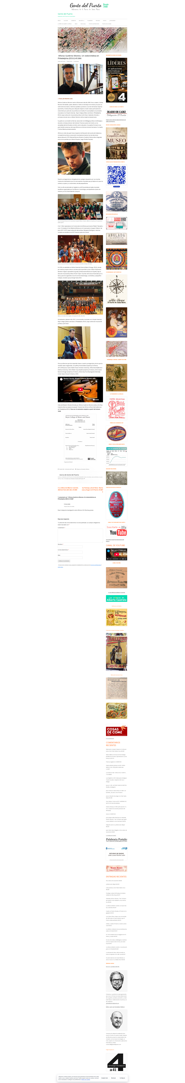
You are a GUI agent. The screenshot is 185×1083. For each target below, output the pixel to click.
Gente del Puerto (65, 14)
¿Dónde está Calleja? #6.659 (112, 884)
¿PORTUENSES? (112, 20)
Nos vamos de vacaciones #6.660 (114, 880)
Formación (83, 469)
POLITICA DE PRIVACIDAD (96, 565)
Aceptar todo (104, 1078)
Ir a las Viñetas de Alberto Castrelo (116, 592)
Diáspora (79, 469)
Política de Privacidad (94, 23)
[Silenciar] (123, 559)
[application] (116, 554)
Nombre (60, 544)
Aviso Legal (83, 23)
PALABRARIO (90, 20)
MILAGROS (81, 20)
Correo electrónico (63, 550)
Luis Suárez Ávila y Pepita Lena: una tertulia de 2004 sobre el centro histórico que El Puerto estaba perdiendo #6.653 (116, 918)
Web (59, 555)
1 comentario (76, 61)
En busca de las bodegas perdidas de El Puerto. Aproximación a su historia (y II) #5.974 (116, 756)
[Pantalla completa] (125, 559)
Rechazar (113, 1078)
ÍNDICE (59, 20)
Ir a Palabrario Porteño (111, 835)
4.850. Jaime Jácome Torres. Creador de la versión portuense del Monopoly (116, 808)
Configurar (122, 1078)
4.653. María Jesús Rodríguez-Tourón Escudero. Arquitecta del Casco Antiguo (116, 779)
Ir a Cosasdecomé (110, 738)
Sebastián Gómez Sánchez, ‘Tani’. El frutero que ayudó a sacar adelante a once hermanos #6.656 (116, 819)
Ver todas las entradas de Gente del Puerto (74, 478)
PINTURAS (98, 20)
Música (87, 469)
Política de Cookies (106, 23)
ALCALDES (66, 20)
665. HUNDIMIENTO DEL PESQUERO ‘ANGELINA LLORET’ (115, 767)
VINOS (76, 23)
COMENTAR (73, 20)
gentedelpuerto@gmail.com (112, 1003)
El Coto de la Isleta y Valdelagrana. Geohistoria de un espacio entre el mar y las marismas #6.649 (116, 941)
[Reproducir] (108, 559)
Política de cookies (85, 1079)
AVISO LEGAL (60, 567)
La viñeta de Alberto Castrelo (65, 23)
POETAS (104, 20)
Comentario (61, 527)
